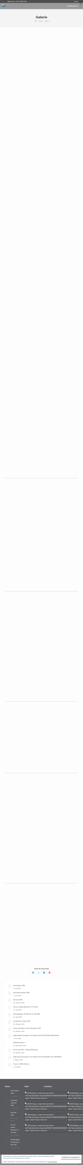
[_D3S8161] (17, 430)
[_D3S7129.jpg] (46, 1120)
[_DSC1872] (62, 653)
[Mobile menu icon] (81, 3)
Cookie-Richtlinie (52, 1162)
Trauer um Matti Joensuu (21, 1064)
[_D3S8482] (66, 329)
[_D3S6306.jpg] (62, 131)
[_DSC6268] (66, 524)
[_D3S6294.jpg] (17, 103)
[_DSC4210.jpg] (13, 807)
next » (54, 140)
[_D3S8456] (66, 290)
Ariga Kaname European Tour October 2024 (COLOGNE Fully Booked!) (36, 1035)
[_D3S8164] (66, 410)
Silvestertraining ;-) (19, 1042)
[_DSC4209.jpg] (38, 807)
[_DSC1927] (38, 626)
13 (50, 872)
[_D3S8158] (17, 449)
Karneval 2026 (17, 1000)
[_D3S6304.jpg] (38, 131)
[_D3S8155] (66, 430)
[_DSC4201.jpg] (13, 835)
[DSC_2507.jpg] (13, 917)
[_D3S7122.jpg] (46, 1130)
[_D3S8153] (62, 457)
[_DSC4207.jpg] (66, 799)
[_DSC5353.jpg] (62, 228)
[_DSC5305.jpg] (42, 247)
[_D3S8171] (66, 391)
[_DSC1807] (66, 672)
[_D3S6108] (42, 570)
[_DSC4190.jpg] (66, 827)
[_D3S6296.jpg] (42, 103)
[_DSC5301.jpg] (66, 247)
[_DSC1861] (13, 681)
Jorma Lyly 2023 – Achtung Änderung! (25, 1049)
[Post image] (10, 986)
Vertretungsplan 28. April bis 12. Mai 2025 (26, 1014)
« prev (29, 580)
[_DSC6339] (17, 504)
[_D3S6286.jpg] (62, 64)
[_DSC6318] (42, 504)
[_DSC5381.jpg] (66, 200)
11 (49, 140)
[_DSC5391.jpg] (17, 200)
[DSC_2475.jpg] (62, 917)
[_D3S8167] (17, 410)
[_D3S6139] (66, 543)
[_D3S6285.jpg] (42, 56)
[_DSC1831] (38, 681)
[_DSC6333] (17, 524)
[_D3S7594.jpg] (46, 1098)
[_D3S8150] (42, 449)
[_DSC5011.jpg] (13, 763)
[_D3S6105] (17, 570)
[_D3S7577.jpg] (46, 1109)
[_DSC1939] (13, 626)
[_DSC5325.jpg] (17, 247)
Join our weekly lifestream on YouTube (25, 1007)
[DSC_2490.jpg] (42, 909)
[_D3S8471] (66, 310)
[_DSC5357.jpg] (42, 220)
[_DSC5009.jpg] (38, 763)
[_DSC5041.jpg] (62, 736)
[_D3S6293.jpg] (66, 84)
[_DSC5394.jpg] (66, 173)
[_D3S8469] (42, 310)
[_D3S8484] (17, 349)
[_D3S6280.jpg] (17, 56)
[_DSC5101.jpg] (38, 736)
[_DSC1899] (17, 645)
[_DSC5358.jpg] (17, 220)
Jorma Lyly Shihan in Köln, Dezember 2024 (27, 1028)
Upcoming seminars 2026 (21, 992)
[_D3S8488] (42, 349)
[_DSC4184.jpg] (62, 862)
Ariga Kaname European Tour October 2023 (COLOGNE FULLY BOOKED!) (37, 1057)
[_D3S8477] (42, 329)
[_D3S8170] (42, 391)
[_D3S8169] (42, 410)
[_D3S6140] (42, 524)
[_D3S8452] (17, 290)
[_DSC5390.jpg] (42, 200)
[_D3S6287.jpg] (17, 84)
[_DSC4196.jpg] (42, 827)
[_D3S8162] (42, 430)
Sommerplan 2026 (19, 985)
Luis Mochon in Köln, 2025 (21, 1021)
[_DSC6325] (66, 504)
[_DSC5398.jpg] (42, 173)
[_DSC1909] (62, 626)
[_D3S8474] (17, 329)
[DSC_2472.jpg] (13, 945)
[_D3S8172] (17, 391)
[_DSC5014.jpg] (13, 181)
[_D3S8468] (17, 310)
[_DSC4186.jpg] (42, 854)
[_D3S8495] (66, 349)
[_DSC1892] (38, 653)
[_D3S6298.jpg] (66, 103)
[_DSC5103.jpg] (13, 736)
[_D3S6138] (38, 551)
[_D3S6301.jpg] (13, 131)
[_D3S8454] (42, 291)
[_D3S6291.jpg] (42, 84)
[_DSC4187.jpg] (17, 854)
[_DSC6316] (17, 543)
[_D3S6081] (66, 570)
